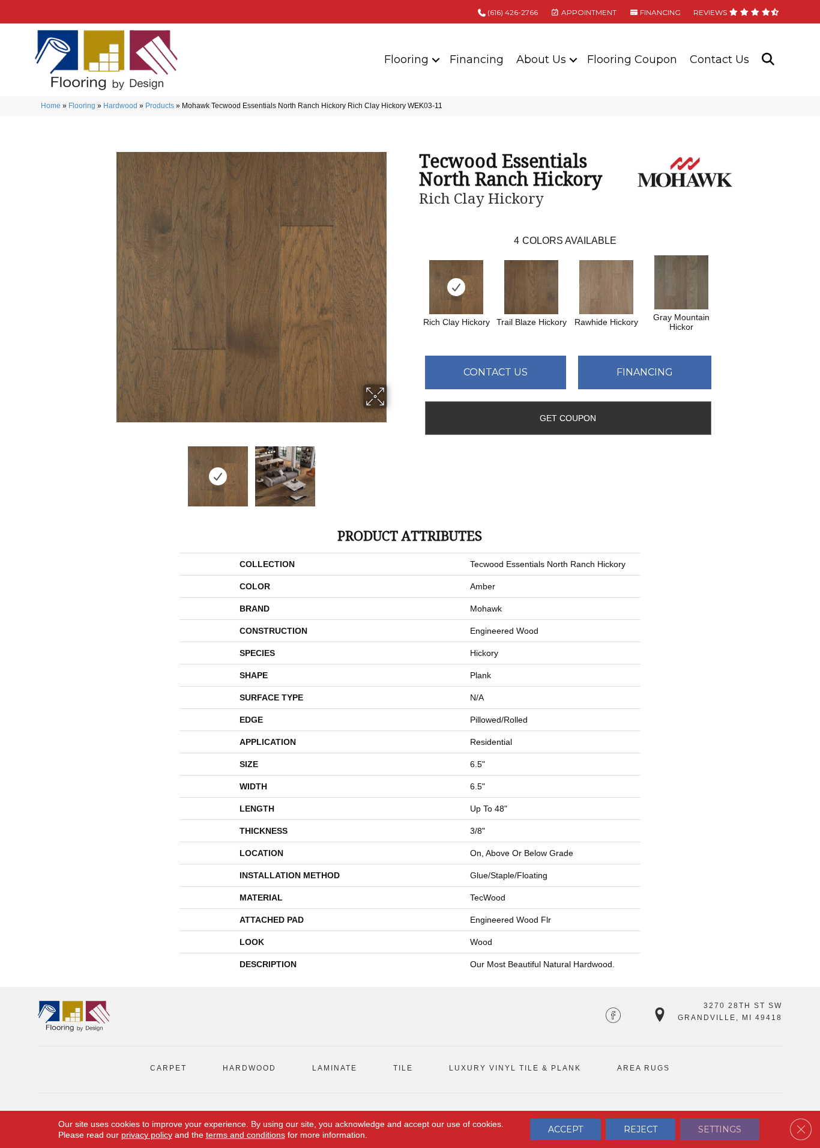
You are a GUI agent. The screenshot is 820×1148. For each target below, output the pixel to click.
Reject (640, 1129)
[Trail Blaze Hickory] (531, 287)
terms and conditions (245, 1135)
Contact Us (719, 59)
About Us (541, 59)
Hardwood (120, 106)
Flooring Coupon (632, 59)
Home (51, 106)
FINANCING (659, 12)
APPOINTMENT (588, 12)
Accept (565, 1129)
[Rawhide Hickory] (606, 287)
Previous (109, 470)
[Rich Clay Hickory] (456, 287)
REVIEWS (711, 12)
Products (159, 106)
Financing (477, 59)
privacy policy (146, 1135)
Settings (719, 1129)
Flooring (406, 59)
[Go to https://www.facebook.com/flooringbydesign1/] (613, 1016)
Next (395, 470)
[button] (436, 59)
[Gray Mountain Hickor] (681, 282)
